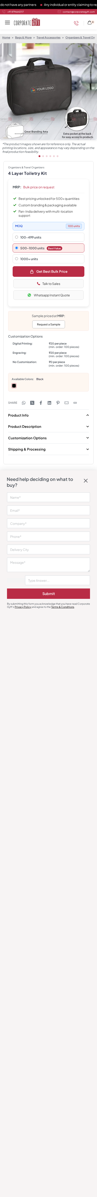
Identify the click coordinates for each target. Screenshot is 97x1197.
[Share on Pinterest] (58, 403)
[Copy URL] (75, 403)
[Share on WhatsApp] (24, 403)
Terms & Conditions (62, 606)
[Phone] (77, 23)
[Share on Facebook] (41, 403)
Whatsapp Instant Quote (52, 295)
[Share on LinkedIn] (49, 403)
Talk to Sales (51, 284)
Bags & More (23, 37)
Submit (48, 593)
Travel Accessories (48, 37)
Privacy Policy (23, 606)
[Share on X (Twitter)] (32, 403)
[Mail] (67, 403)
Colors (28, 379)
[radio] (14, 385)
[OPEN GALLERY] (48, 91)
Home (6, 37)
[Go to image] (39, 156)
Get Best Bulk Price (51, 271)
